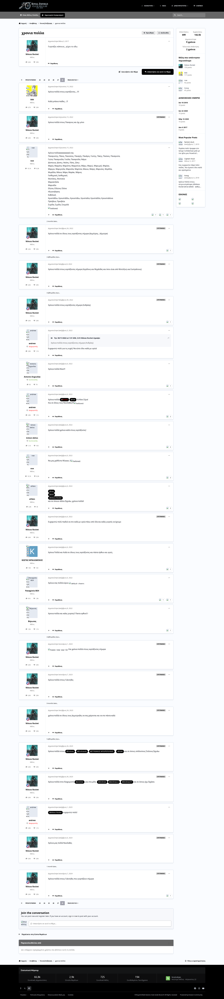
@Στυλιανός (82, 751)
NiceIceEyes (176, 977)
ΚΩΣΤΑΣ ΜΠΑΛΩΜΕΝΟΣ (32, 560)
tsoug (186, 88)
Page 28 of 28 (72, 80)
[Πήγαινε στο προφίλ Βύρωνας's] (32, 612)
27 (58, 80)
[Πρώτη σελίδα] (21, 80)
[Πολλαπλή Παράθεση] (49, 109)
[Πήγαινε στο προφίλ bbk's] (32, 90)
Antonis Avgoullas (32, 377)
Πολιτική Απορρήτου (37, 995)
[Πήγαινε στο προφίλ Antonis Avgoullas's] (32, 368)
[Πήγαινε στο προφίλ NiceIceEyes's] (168, 978)
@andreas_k (114, 782)
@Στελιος (70, 751)
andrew (32, 343)
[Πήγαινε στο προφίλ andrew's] (32, 334)
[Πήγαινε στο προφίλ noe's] (32, 152)
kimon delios (32, 438)
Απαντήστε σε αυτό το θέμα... (44, 923)
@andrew (79, 782)
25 (49, 80)
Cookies (70, 995)
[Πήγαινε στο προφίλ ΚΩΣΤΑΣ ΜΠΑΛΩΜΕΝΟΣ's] (32, 551)
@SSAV (120, 751)
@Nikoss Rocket (55, 812)
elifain (32, 499)
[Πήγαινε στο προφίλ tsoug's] (181, 89)
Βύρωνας (32, 621)
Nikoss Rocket (32, 54)
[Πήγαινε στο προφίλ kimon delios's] (32, 429)
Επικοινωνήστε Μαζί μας (56, 995)
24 (44, 80)
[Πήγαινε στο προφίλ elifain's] (32, 490)
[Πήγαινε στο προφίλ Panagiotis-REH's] (32, 582)
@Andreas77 (127, 782)
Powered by (191, 995)
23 (39, 80)
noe (32, 161)
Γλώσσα (23, 995)
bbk (32, 99)
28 (62, 80)
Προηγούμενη (30, 80)
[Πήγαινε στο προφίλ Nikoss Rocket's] (32, 45)
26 (53, 80)
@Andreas (102, 782)
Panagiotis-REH (32, 591)
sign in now (72, 916)
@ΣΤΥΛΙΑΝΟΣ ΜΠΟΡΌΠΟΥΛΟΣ (101, 751)
